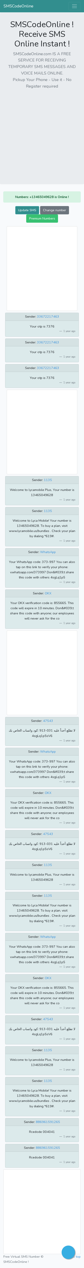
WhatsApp (48, 552)
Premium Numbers (42, 218)
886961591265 (48, 1122)
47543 (48, 721)
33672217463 (48, 316)
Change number (54, 210)
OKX (48, 593)
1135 (48, 480)
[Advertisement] (42, 135)
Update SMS (27, 210)
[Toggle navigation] (74, 6)
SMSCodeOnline (18, 6)
